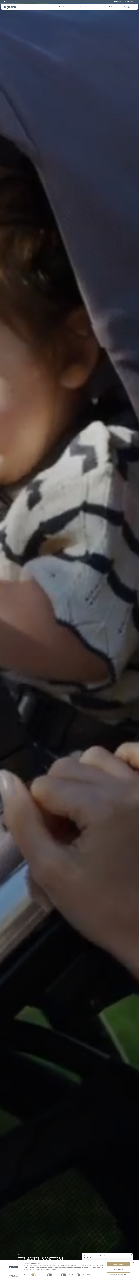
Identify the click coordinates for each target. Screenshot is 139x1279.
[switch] (49, 1275)
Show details (87, 1275)
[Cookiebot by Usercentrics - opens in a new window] (14, 1276)
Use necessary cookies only (118, 1274)
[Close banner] (133, 1262)
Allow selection (118, 1269)
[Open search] (129, 7)
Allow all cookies (118, 1264)
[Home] (10, 7)
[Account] (133, 7)
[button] (124, 7)
